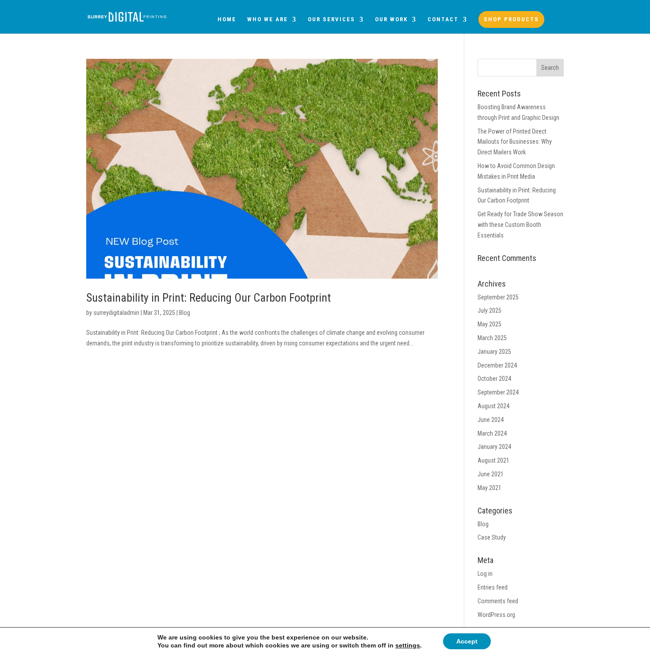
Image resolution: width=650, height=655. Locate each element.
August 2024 (493, 406)
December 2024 (497, 365)
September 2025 (498, 297)
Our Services (331, 19)
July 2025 (489, 310)
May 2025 (489, 324)
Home (227, 19)
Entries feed (493, 587)
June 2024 (491, 419)
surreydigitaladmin (116, 312)
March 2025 (492, 337)
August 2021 (493, 460)
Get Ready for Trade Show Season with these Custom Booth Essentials (520, 225)
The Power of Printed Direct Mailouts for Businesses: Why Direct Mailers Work (515, 142)
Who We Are (267, 19)
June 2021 (491, 474)
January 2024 (494, 446)
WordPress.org (496, 614)
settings (407, 645)
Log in (485, 573)
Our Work (391, 19)
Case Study (492, 537)
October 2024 (494, 378)
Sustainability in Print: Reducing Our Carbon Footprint (208, 297)
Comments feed (498, 601)
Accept (467, 641)
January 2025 (494, 351)
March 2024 (492, 433)
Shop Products (511, 19)
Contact (443, 19)
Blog (184, 312)
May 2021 (489, 487)
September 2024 (498, 392)
